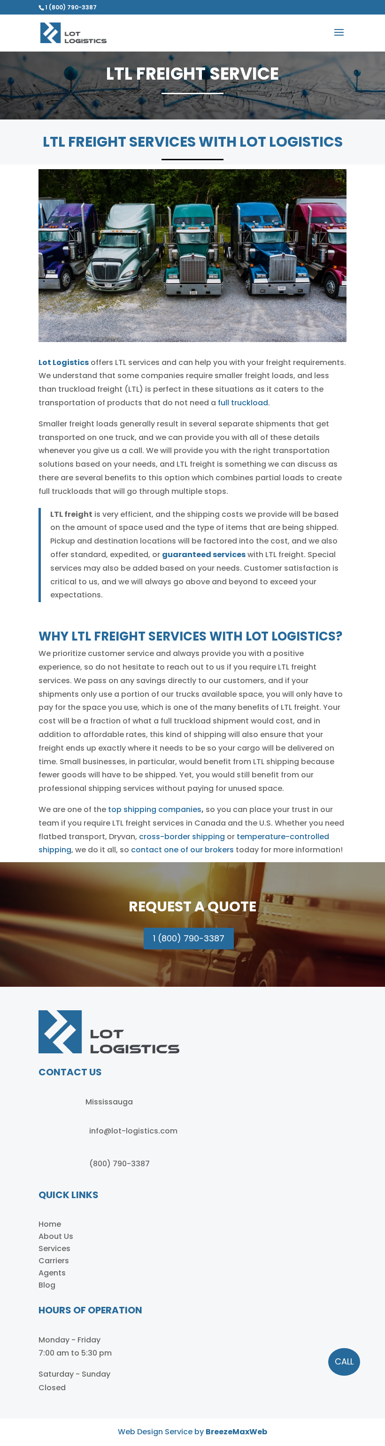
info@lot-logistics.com (133, 1130)
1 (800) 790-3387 (71, 7)
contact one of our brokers (182, 849)
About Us (55, 1236)
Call (344, 1361)
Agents (52, 1272)
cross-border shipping (182, 836)
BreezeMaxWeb (236, 1431)
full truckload (243, 402)
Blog (46, 1285)
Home (49, 1224)
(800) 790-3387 (119, 1163)
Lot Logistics (63, 362)
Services (54, 1248)
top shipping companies (154, 809)
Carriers (53, 1260)
